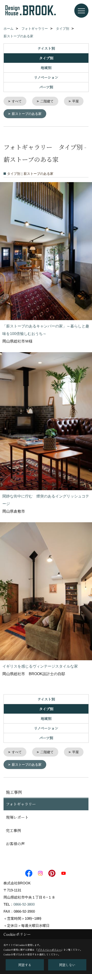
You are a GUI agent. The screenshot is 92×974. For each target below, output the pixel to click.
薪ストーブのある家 (27, 114)
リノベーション (46, 77)
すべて (17, 101)
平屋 (75, 101)
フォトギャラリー (21, 804)
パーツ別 (46, 86)
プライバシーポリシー (49, 949)
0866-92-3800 (24, 904)
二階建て (47, 101)
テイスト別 (46, 48)
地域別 (46, 67)
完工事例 (13, 830)
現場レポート (17, 817)
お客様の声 (15, 843)
